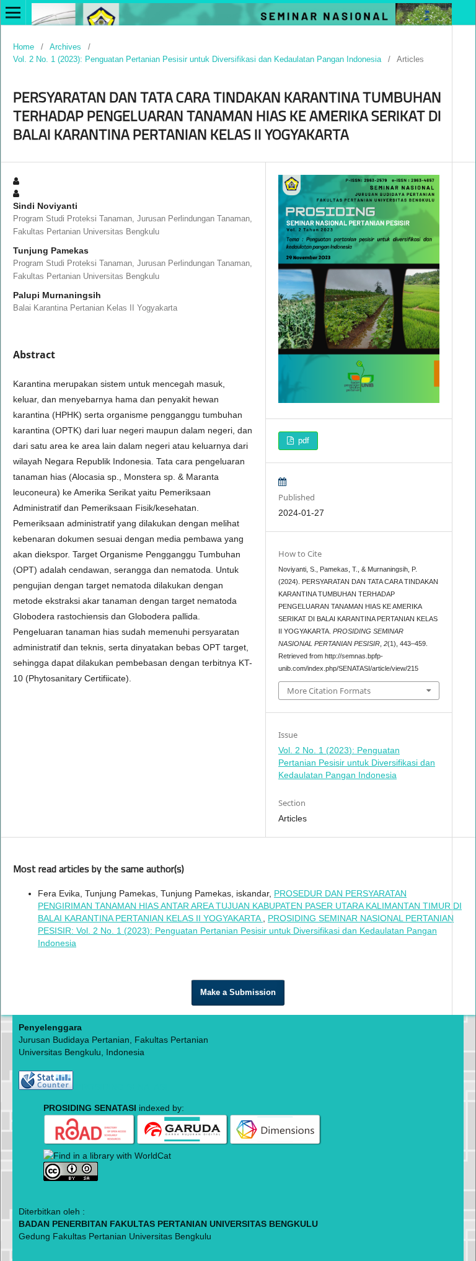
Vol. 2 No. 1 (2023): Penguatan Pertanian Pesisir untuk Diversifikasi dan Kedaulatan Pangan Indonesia (197, 59)
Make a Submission (238, 992)
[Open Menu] (13, 12)
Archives (65, 46)
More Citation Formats (329, 690)
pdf (302, 440)
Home (23, 46)
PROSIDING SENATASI (121, 1087)
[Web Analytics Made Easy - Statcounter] (46, 1087)
